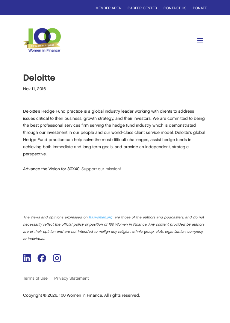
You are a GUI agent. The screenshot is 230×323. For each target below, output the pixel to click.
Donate (200, 8)
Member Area (108, 8)
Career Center (142, 8)
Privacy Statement (71, 278)
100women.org (100, 217)
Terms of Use (35, 278)
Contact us (175, 8)
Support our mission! (101, 169)
